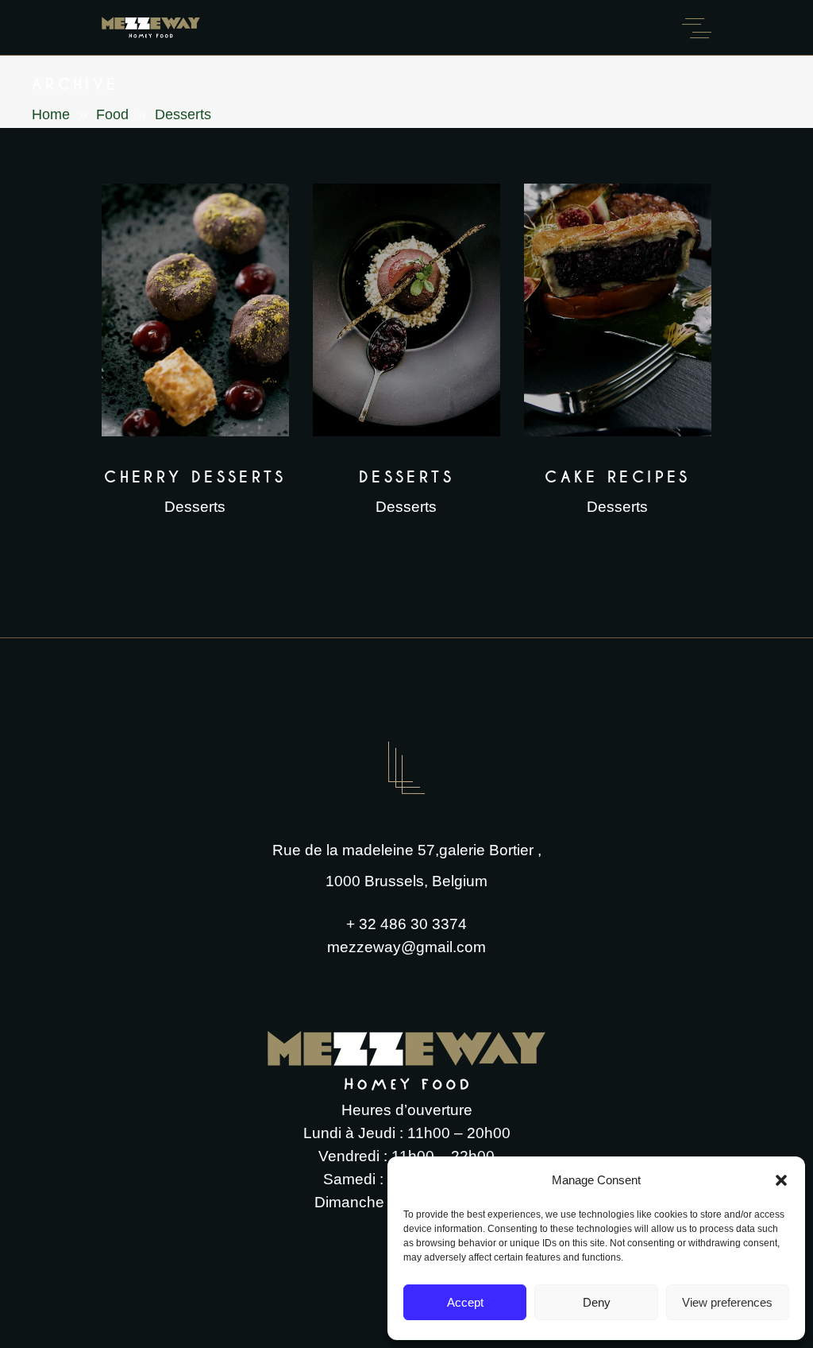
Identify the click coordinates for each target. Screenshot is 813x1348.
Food (112, 114)
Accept (465, 1302)
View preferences (727, 1302)
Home (51, 114)
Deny (597, 1302)
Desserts (194, 506)
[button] (781, 1180)
